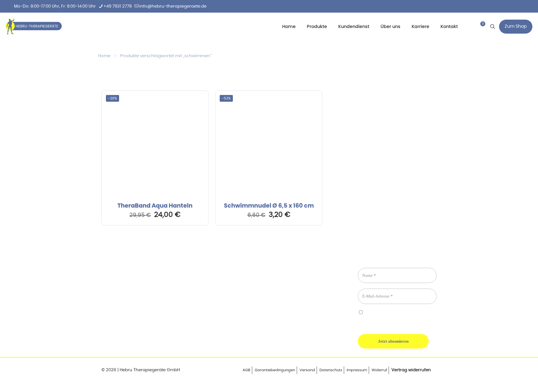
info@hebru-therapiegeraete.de (173, 6)
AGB (246, 370)
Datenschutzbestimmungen (383, 317)
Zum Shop (516, 26)
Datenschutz (330, 370)
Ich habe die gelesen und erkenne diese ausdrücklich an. (394, 317)
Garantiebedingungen (275, 370)
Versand (307, 370)
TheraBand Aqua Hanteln (155, 206)
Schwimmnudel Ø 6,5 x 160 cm (269, 206)
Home (104, 56)
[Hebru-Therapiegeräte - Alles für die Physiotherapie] (34, 27)
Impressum (357, 370)
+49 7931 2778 (117, 6)
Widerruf (379, 370)
